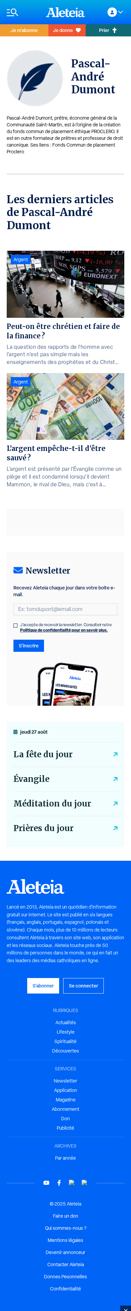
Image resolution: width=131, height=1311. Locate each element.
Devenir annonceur (65, 1252)
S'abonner (43, 985)
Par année (65, 1158)
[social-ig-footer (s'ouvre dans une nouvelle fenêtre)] (85, 1182)
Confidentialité (65, 1289)
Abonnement (65, 1109)
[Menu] (23, 12)
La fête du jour (43, 754)
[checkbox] (15, 625)
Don (65, 1119)
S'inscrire (29, 645)
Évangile (31, 779)
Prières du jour (43, 828)
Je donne (63, 30)
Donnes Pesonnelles (65, 1277)
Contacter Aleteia (65, 1264)
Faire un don (65, 1216)
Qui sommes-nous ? (65, 1228)
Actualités (65, 1022)
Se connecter (83, 985)
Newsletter (65, 1081)
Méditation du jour (52, 803)
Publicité (65, 1128)
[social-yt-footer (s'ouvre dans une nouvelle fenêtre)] (46, 1182)
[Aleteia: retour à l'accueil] (65, 12)
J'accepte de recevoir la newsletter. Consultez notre (66, 627)
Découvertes (65, 1051)
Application (65, 1090)
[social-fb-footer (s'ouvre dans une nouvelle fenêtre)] (59, 1182)
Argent (20, 259)
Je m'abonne (24, 30)
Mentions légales (65, 1240)
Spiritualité (65, 1041)
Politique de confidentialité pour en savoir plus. (64, 630)
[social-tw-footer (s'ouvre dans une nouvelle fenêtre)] (72, 1182)
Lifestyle (66, 1032)
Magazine (66, 1100)
